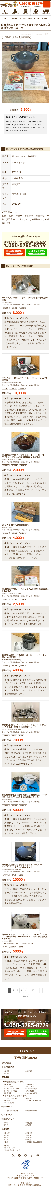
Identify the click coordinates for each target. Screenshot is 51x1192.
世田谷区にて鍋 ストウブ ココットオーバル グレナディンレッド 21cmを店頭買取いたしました (24, 456)
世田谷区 (6, 465)
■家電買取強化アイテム (13, 1082)
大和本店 (13, 388)
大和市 (5, 388)
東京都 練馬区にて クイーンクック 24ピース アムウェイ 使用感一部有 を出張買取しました (25, 726)
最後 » (25, 996)
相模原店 (23, 308)
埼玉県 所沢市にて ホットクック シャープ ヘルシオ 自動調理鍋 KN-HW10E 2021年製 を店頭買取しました (25, 936)
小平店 (14, 735)
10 (33, 990)
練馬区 (21, 735)
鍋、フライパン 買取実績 (31, 304)
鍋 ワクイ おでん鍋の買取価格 (15, 525)
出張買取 (6, 665)
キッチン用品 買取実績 (11, 304)
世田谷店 (14, 465)
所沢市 (21, 946)
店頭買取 (6, 308)
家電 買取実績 (8, 943)
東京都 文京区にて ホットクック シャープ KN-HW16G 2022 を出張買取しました (22, 866)
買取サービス (7, 1107)
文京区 (21, 875)
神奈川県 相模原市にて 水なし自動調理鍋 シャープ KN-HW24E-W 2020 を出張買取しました (24, 796)
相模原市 (14, 308)
